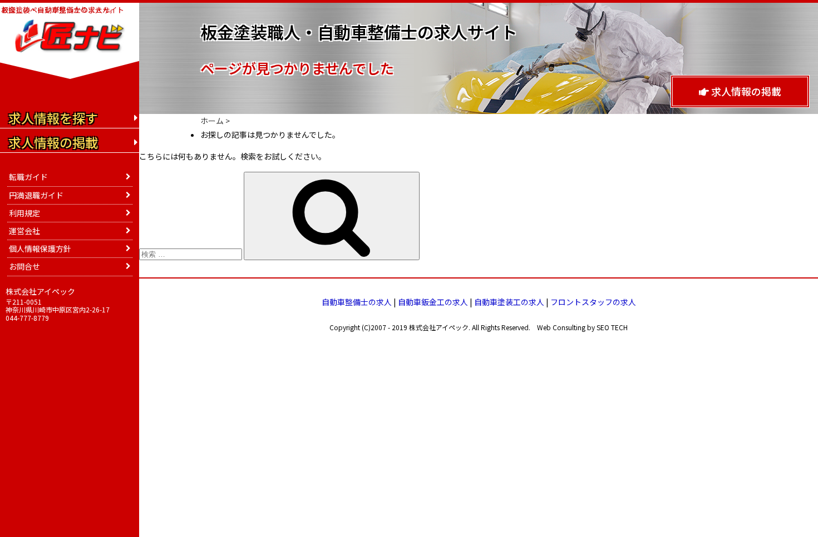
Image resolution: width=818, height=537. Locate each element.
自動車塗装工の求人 (509, 301)
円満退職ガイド (36, 195)
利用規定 (24, 212)
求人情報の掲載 (745, 91)
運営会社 (24, 230)
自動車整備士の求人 (357, 301)
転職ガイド (28, 176)
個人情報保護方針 (40, 248)
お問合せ (24, 266)
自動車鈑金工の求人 (433, 301)
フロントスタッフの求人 (593, 301)
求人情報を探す (53, 117)
